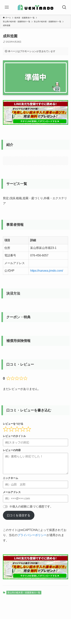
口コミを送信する (18, 515)
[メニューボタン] (7, 7)
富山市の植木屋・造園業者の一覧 (23, 592)
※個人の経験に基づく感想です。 (31, 506)
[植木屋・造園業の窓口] (35, 7)
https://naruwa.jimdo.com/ (46, 270)
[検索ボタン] (64, 7)
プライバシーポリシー (32, 535)
